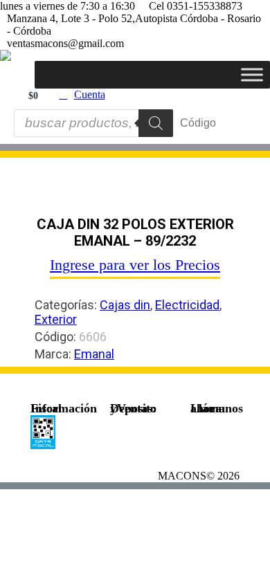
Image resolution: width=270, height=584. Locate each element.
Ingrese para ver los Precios (135, 264)
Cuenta (89, 94)
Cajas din (125, 305)
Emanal (94, 354)
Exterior (56, 319)
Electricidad (187, 305)
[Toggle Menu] (252, 74)
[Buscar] (155, 123)
